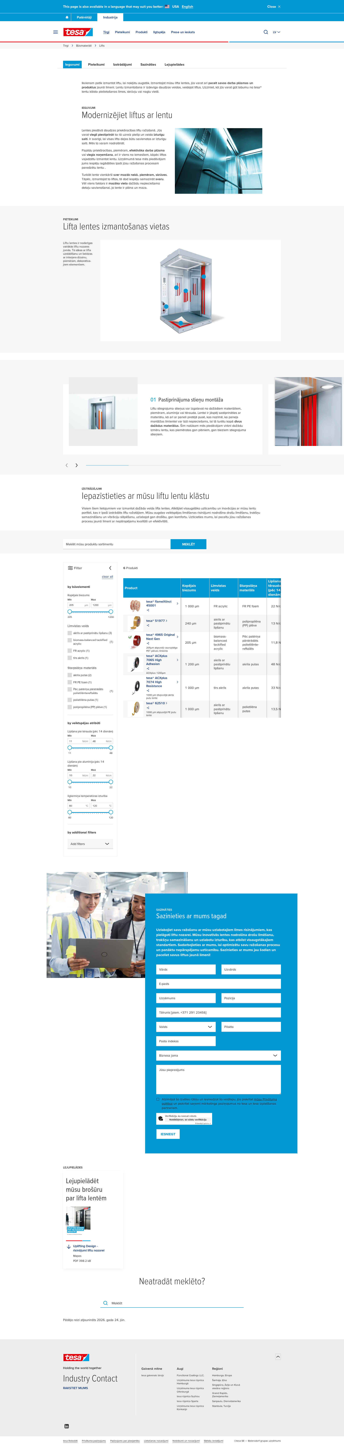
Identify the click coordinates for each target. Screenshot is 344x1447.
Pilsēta (229, 1027)
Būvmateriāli (84, 45)
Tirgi (66, 45)
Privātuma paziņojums (94, 1440)
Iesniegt (168, 1134)
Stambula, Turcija (221, 1406)
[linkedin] (66, 1427)
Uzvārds (230, 969)
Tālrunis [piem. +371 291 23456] (183, 1012)
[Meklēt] (266, 32)
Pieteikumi (96, 64)
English (187, 6)
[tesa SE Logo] (78, 32)
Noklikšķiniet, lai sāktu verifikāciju (188, 1119)
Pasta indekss (168, 1041)
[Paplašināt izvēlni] (55, 32)
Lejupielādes (174, 64)
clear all (107, 576)
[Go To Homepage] (67, 17)
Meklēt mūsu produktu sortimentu (89, 544)
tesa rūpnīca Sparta (187, 1401)
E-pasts (164, 984)
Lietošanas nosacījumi (156, 1440)
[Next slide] (76, 465)
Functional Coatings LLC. (190, 1375)
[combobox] (90, 844)
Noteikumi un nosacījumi (186, 1440)
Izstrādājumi (122, 64)
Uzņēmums (167, 998)
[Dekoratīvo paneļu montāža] (185, 290)
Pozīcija (229, 998)
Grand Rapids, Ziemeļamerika (220, 1395)
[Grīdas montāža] (180, 323)
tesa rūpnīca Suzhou (188, 1396)
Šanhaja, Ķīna (219, 1380)
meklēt (188, 544)
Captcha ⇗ (203, 1123)
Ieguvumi (72, 64)
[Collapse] (110, 568)
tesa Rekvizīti (70, 1440)
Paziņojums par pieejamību (125, 1440)
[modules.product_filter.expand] (107, 844)
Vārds (163, 969)
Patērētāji (84, 17)
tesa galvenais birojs (152, 1375)
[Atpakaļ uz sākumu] (278, 1357)
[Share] (148, 610)
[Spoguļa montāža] (203, 276)
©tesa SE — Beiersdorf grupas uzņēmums (257, 1440)
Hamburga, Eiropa (222, 1375)
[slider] (70, 611)
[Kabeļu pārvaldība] (166, 306)
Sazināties (148, 64)
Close (271, 6)
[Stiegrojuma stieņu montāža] (176, 287)
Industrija (110, 17)
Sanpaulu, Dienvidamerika (226, 1401)
